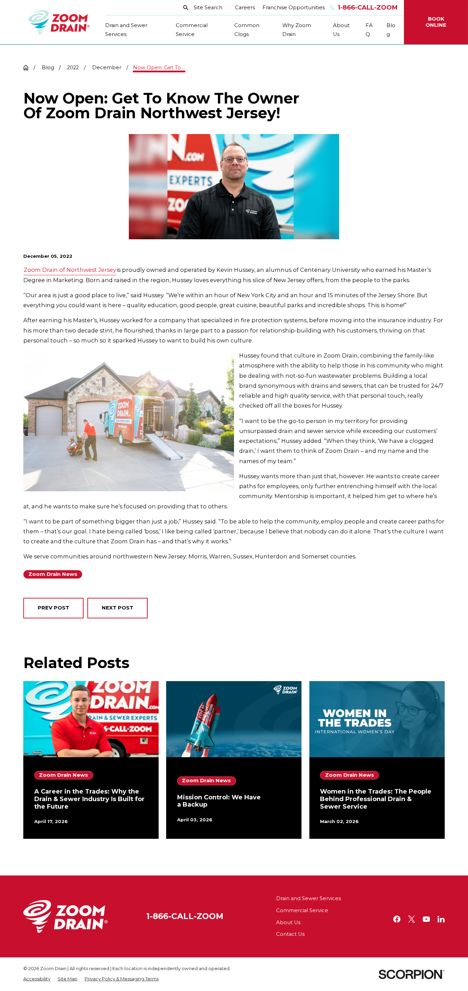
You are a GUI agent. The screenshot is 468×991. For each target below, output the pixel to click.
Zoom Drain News (52, 574)
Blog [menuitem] (390, 30)
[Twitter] (411, 919)
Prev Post (53, 608)
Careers (245, 7)
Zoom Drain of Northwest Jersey (70, 269)
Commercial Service (302, 910)
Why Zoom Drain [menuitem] (296, 30)
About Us (288, 922)
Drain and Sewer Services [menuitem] (126, 30)
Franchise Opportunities (293, 7)
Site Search (208, 7)
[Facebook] (397, 919)
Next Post (117, 608)
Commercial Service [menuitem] (192, 30)
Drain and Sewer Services (308, 898)
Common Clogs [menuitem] (246, 30)
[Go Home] (25, 67)
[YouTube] (426, 919)
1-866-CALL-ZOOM (184, 916)
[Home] (59, 22)
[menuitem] (36, 979)
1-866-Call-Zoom (368, 7)
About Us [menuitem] (341, 30)
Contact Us (290, 934)
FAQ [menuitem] (369, 30)
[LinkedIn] (441, 919)
